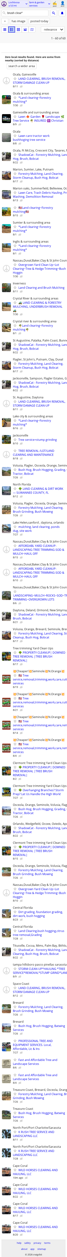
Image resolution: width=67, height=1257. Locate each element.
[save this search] (62, 13)
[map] (32, 29)
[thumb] (11, 29)
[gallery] (25, 29)
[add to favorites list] (15, 78)
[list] (4, 29)
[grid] (18, 29)
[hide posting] (21, 86)
